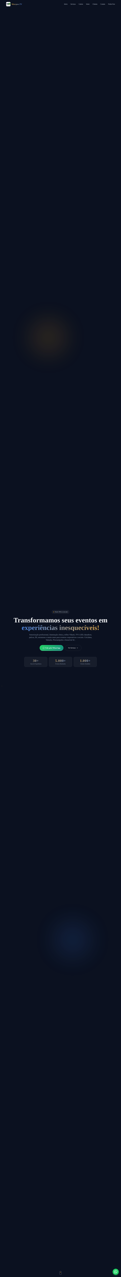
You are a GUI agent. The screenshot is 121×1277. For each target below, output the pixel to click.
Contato (102, 4)
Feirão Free (111, 4)
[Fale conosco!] (116, 1272)
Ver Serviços (72, 648)
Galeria (81, 4)
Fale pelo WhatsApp (52, 648)
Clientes (95, 4)
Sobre (88, 4)
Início (65, 4)
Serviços (73, 4)
